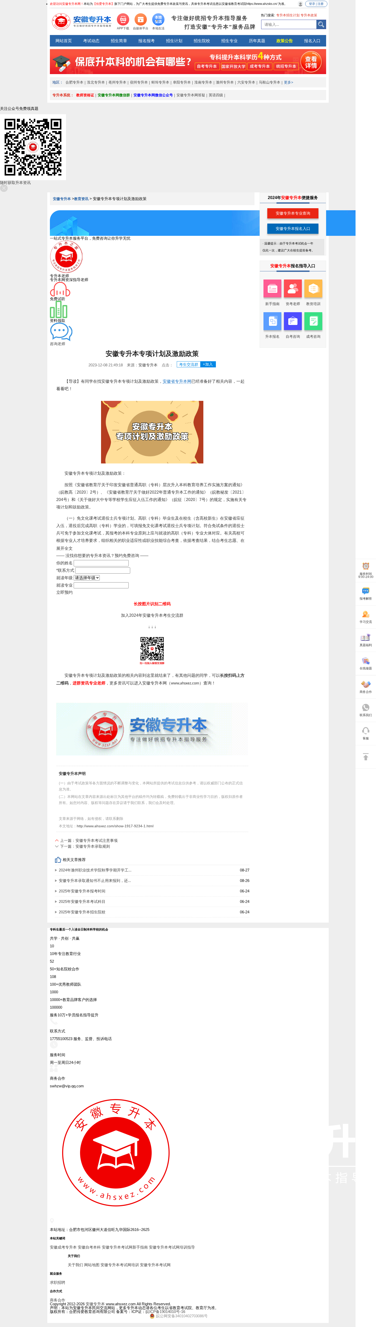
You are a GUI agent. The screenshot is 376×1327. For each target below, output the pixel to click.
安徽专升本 (62, 199)
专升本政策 (309, 15)
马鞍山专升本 (269, 82)
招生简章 (119, 41)
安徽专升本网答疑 (190, 95)
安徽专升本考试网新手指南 (125, 1247)
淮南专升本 (203, 82)
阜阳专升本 (182, 82)
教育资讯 (81, 199)
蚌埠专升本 (160, 82)
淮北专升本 (96, 82)
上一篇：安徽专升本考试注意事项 (89, 840)
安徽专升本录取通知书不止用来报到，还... (95, 880)
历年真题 (257, 41)
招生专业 (229, 41)
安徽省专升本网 (177, 381)
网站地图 (91, 1265)
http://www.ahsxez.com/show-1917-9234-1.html (115, 826)
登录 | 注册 (316, 4)
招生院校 (202, 41)
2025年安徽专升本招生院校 (82, 912)
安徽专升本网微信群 (114, 95)
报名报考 (146, 41)
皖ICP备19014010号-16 (165, 1311)
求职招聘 (57, 1282)
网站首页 (64, 41)
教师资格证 (85, 95)
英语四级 (216, 95)
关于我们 (75, 1265)
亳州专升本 (117, 82)
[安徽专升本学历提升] (188, 73)
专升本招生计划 (288, 15)
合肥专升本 (74, 82)
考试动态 (91, 41)
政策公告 (285, 41)
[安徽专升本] (82, 21)
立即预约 (64, 592)
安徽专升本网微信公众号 (153, 95)
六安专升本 (246, 82)
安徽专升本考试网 (155, 1265)
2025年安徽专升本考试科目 (82, 901)
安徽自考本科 (89, 1247)
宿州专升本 (139, 82)
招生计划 (174, 41)
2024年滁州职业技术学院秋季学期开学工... (95, 870)
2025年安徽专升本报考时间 (82, 891)
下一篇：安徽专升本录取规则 (85, 846)
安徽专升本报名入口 (293, 228)
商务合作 (57, 1300)
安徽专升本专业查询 (293, 213)
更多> (288, 82)
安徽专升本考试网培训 (120, 1265)
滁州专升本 (225, 82)
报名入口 (312, 41)
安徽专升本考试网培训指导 (172, 1247)
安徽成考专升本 (63, 1247)
